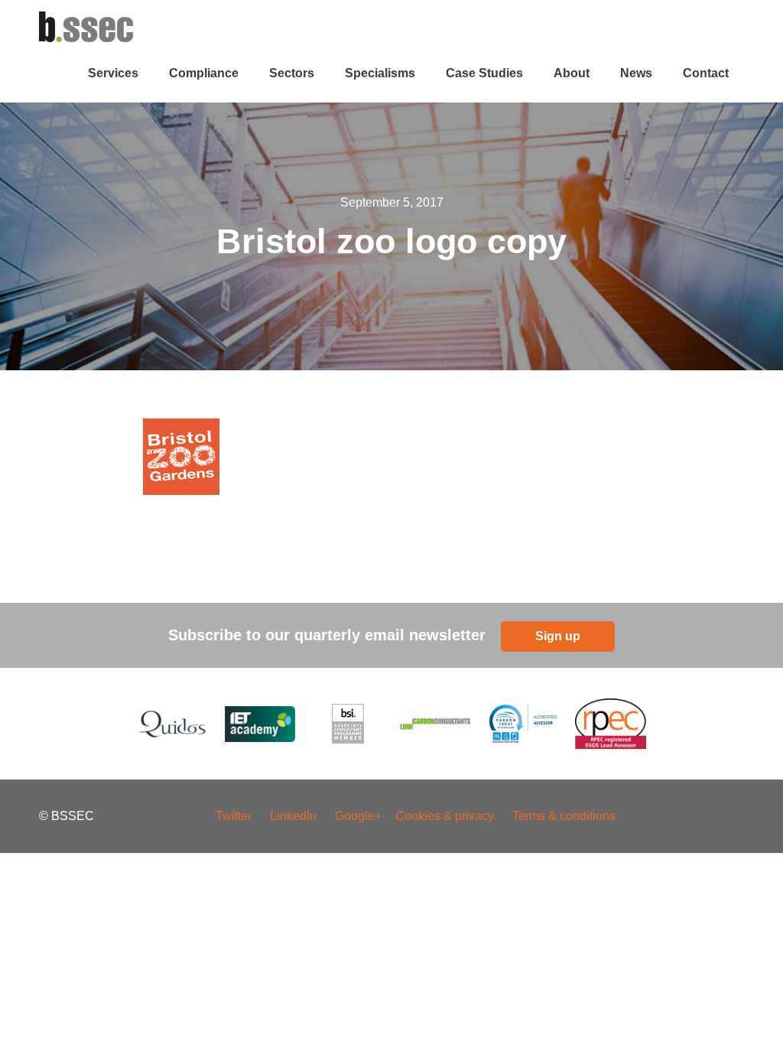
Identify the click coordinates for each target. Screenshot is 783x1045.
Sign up (557, 636)
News (636, 73)
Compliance (204, 73)
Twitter (234, 815)
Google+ (360, 815)
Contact (706, 73)
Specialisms (380, 73)
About (572, 73)
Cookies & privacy (444, 815)
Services (113, 73)
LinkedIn (293, 815)
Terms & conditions (564, 815)
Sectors (291, 73)
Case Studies (484, 73)
